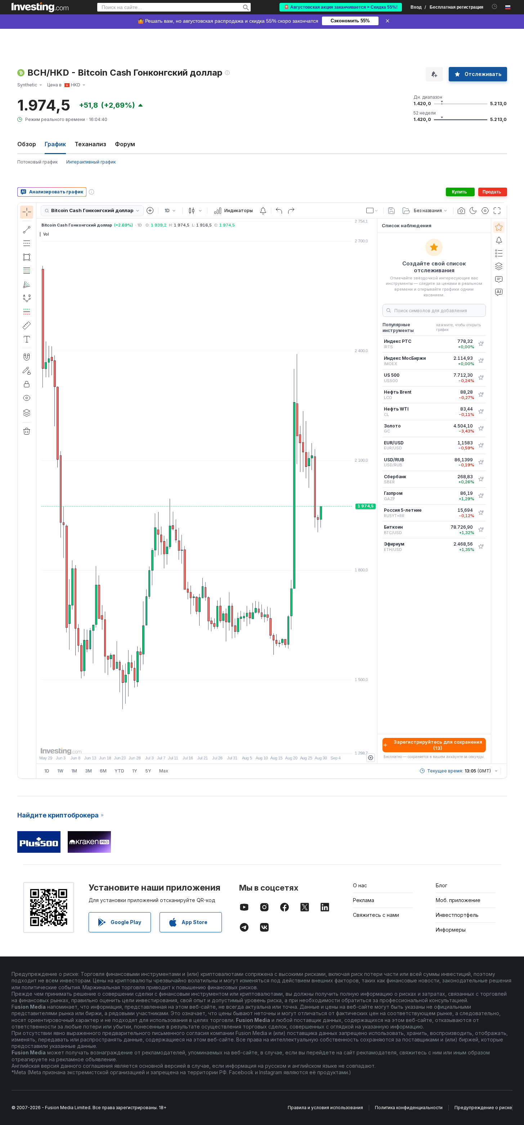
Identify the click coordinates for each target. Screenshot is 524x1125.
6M (103, 771)
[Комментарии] (499, 279)
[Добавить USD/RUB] (481, 462)
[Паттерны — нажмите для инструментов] (26, 298)
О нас (360, 885)
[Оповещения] (499, 240)
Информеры (451, 930)
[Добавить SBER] (481, 479)
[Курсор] (26, 212)
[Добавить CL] (481, 412)
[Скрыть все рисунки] (26, 397)
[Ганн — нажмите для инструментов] (26, 284)
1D (46, 771)
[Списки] (499, 253)
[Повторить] (291, 210)
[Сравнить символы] (150, 210)
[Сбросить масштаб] (226, 744)
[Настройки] (370, 757)
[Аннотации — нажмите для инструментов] (26, 339)
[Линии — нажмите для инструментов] (26, 229)
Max (163, 771)
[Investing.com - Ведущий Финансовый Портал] (40, 7)
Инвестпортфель (457, 915)
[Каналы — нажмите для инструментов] (26, 243)
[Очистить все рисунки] (26, 431)
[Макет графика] (372, 210)
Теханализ (90, 144)
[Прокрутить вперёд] (216, 744)
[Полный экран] (497, 210)
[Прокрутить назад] (206, 744)
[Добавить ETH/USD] (481, 547)
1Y (134, 771)
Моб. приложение (458, 900)
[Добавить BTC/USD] (481, 530)
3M (88, 771)
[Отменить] (279, 210)
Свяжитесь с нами (376, 915)
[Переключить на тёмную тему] (473, 210)
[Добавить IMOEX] (481, 361)
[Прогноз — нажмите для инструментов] (26, 311)
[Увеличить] (197, 744)
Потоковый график (37, 162)
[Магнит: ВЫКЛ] (26, 356)
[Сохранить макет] (391, 210)
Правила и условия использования (325, 1107)
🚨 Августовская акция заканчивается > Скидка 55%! (341, 7)
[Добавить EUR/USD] (481, 445)
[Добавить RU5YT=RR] (481, 513)
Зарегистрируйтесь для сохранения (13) (438, 745)
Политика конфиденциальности (409, 1107)
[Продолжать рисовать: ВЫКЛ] (26, 370)
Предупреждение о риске (483, 1107)
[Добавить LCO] (481, 395)
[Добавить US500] (481, 378)
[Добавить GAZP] (481, 496)
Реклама (363, 900)
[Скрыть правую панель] (375, 491)
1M (74, 771)
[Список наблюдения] (499, 227)
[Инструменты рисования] (38, 490)
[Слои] (26, 412)
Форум (125, 144)
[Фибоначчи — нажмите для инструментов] (26, 270)
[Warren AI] (499, 292)
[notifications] (495, 6)
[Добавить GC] (481, 428)
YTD (119, 771)
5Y (148, 771)
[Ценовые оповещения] (262, 210)
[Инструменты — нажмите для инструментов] (26, 325)
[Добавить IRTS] (481, 344)
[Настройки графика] (485, 210)
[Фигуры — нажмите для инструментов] (26, 257)
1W (60, 771)
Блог (441, 885)
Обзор (26, 144)
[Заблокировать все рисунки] (26, 384)
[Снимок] (461, 210)
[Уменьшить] (187, 744)
